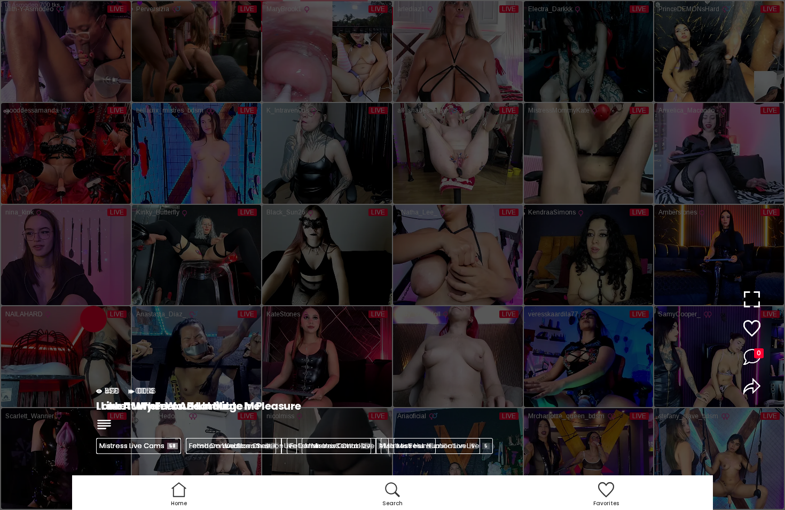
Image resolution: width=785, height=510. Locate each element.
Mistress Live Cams (137, 446)
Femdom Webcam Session (240, 446)
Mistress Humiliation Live (442, 446)
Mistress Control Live (344, 446)
